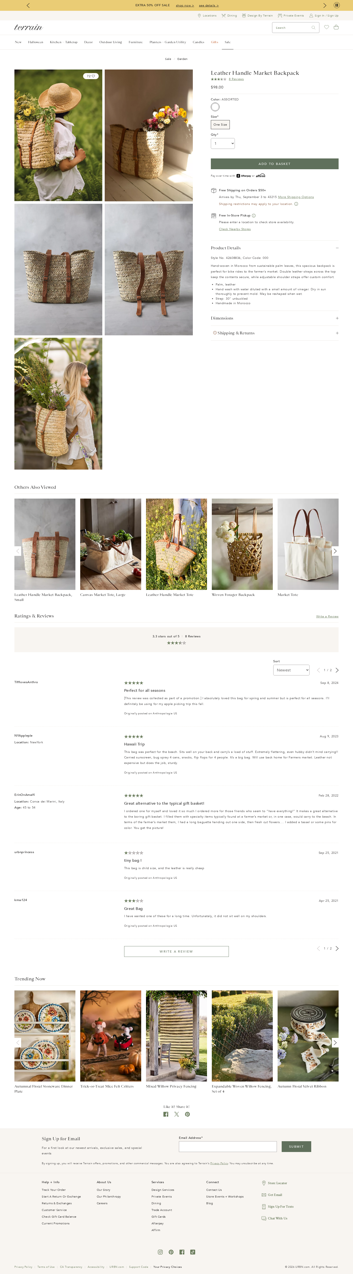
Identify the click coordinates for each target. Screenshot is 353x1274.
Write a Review (327, 616)
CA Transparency (71, 1266)
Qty (214, 135)
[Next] (334, 551)
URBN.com (117, 1266)
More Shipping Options (296, 197)
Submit (296, 1147)
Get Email (275, 1195)
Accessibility (96, 1266)
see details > (209, 5)
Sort (276, 661)
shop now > (185, 5)
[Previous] (18, 551)
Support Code (138, 1266)
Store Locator (277, 1183)
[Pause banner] (336, 5)
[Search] (313, 28)
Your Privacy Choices (167, 1266)
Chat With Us (277, 1218)
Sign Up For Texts (280, 1206)
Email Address (190, 1138)
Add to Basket (275, 164)
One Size (220, 125)
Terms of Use (46, 1266)
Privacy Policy (219, 1163)
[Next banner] (325, 5)
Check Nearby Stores (235, 229)
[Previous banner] (28, 5)
